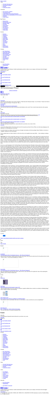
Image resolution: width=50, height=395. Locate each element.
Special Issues (5, 47)
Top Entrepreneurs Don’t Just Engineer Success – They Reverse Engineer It (15, 255)
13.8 (4, 59)
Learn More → (3, 71)
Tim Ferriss (2, 100)
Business (4, 34)
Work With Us (5, 372)
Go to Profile (2, 103)
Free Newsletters (6, 64)
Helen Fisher (5, 29)
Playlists (4, 6)
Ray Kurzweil (5, 27)
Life (4, 43)
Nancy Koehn (3, 243)
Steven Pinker (5, 25)
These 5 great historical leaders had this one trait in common (11, 238)
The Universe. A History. (8, 11)
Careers (4, 378)
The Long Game (6, 55)
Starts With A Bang (6, 52)
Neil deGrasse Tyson (7, 22)
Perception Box (6, 57)
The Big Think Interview (8, 4)
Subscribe (8, 93)
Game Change (5, 17)
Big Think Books (6, 51)
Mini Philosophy (6, 53)
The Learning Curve (7, 54)
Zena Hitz (5, 24)
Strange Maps (5, 58)
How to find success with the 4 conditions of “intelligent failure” (12, 298)
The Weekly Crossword (7, 385)
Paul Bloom (5, 26)
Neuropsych (5, 35)
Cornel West (5, 28)
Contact (4, 373)
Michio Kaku (5, 21)
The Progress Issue (6, 12)
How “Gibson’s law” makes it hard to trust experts (10, 308)
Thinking (4, 36)
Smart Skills (5, 38)
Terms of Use (5, 376)
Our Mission (5, 371)
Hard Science (5, 46)
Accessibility (5, 377)
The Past (4, 40)
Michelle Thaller (6, 23)
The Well (4, 56)
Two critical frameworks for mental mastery (8, 106)
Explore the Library (6, 7)
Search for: (2, 86)
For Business (3, 93)
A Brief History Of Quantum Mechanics (10, 13)
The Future (5, 42)
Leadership (5, 37)
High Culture (5, 39)
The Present (5, 41)
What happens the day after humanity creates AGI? (10, 287)
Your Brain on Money (7, 5)
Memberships (5, 65)
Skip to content (3, 1)
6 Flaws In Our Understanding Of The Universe (12, 14)
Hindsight (5, 15)
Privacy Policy (6, 375)
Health (4, 44)
